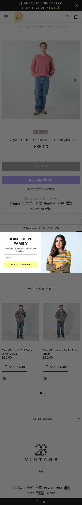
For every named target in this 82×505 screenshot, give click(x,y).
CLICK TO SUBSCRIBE (20, 264)
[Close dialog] (80, 234)
